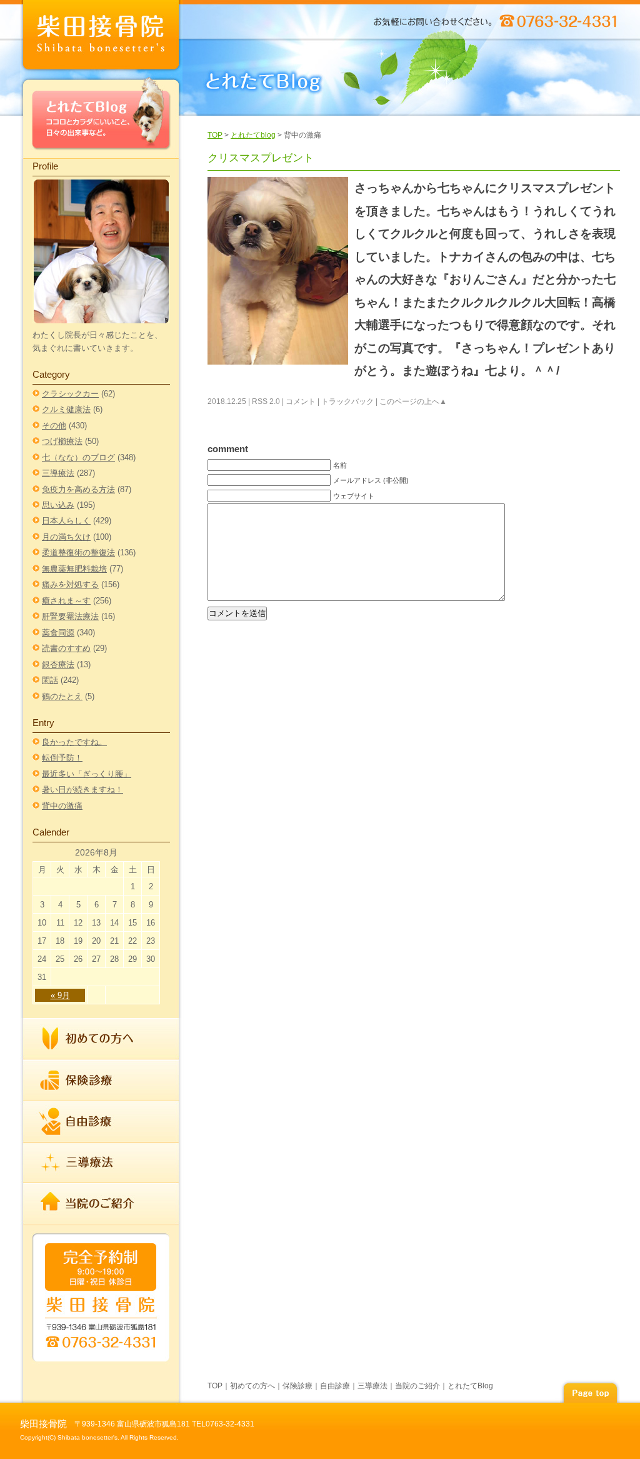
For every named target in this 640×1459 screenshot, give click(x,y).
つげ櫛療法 (62, 441)
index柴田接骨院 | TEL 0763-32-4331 (101, 37)
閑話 (50, 680)
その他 (54, 425)
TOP (215, 135)
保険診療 (101, 1080)
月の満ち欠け (66, 537)
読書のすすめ (66, 648)
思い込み (58, 505)
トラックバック (347, 401)
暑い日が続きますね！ (82, 789)
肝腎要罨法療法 (70, 616)
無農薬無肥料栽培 (74, 568)
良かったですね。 (74, 742)
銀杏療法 (58, 664)
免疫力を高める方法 (78, 489)
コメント (301, 401)
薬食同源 (58, 632)
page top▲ (590, 1391)
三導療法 (58, 473)
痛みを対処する (70, 584)
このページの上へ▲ (413, 401)
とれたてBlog (101, 116)
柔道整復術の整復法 (78, 552)
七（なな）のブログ (78, 457)
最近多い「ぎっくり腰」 (86, 774)
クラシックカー (70, 393)
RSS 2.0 (266, 401)
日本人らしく (66, 520)
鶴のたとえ (62, 696)
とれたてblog (253, 135)
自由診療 (101, 1122)
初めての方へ (101, 1039)
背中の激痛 (62, 805)
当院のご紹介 (101, 1203)
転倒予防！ (62, 757)
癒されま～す (66, 600)
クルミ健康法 (66, 409)
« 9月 (60, 995)
